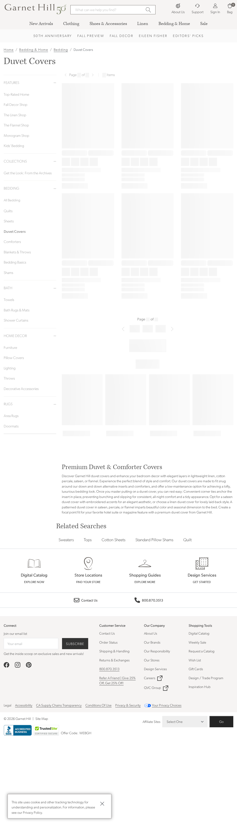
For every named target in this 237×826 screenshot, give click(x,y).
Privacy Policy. (33, 812)
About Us (150, 633)
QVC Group (152, 687)
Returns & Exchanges (114, 660)
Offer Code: (70, 733)
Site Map (41, 718)
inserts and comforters (134, 486)
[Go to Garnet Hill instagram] (17, 665)
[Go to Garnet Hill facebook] (6, 665)
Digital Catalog (199, 633)
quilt (187, 539)
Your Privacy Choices (166, 705)
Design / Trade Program (206, 678)
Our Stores (151, 660)
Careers (149, 678)
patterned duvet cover (78, 507)
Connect (10, 625)
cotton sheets (113, 539)
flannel (129, 507)
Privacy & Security (128, 705)
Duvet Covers (83, 49)
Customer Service (112, 625)
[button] (30, 9)
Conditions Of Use (98, 705)
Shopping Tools (200, 625)
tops (88, 539)
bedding (81, 491)
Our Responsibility (157, 651)
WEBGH (85, 733)
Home (9, 49)
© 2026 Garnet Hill (17, 718)
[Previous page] (65, 75)
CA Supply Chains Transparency (59, 705)
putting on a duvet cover (139, 491)
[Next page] (93, 75)
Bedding (61, 49)
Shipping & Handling (114, 651)
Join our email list (15, 633)
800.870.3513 (109, 668)
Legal (7, 705)
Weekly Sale (197, 642)
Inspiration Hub (200, 686)
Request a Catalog (202, 651)
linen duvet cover (182, 501)
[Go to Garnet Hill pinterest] (28, 665)
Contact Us (107, 633)
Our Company (154, 625)
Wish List (195, 660)
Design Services (155, 668)
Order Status (108, 642)
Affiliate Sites (151, 721)
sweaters (66, 539)
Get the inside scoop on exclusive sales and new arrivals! (44, 653)
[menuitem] (41, 24)
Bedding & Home (33, 49)
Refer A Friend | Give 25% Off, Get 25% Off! (117, 680)
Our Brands (152, 642)
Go (221, 721)
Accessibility (23, 705)
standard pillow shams (154, 539)
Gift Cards (196, 668)
